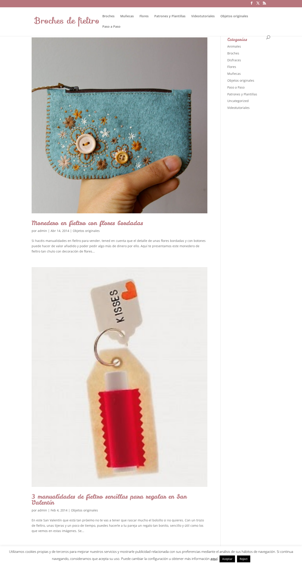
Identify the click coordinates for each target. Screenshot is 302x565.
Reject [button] (244, 559)
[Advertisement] (260, 183)
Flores (144, 16)
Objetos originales (234, 16)
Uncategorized (238, 101)
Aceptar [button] (227, 559)
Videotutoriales (203, 16)
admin (42, 231)
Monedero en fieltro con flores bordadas (87, 223)
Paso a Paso (111, 27)
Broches (108, 16)
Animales (234, 46)
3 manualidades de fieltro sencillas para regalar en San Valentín (109, 499)
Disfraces (234, 60)
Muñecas (127, 16)
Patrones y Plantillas (169, 16)
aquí (214, 558)
